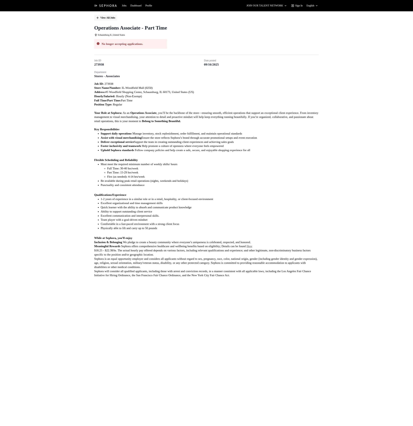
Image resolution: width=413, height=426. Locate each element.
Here (249, 246)
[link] (108, 5)
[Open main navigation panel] (95, 5)
